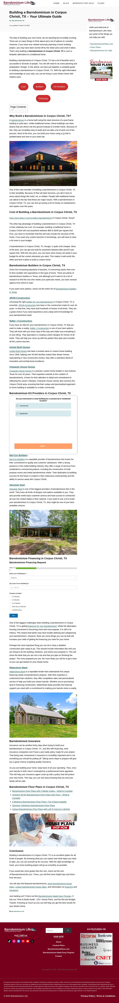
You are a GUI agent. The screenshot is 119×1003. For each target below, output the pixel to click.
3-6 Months (16, 600)
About (58, 942)
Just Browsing (16, 610)
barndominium (17, 120)
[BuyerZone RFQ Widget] (43, 425)
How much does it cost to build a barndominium (30, 218)
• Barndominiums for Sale (100, 50)
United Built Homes (19, 347)
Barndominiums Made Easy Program (54, 896)
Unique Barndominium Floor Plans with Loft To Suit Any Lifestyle (41, 809)
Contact (58, 956)
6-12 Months (16, 603)
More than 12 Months (19, 606)
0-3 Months (16, 596)
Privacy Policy (88, 996)
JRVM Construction (19, 298)
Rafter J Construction (20, 321)
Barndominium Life (18, 20)
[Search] (67, 930)
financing (69, 887)
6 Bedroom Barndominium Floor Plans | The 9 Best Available (39, 802)
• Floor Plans (95, 47)
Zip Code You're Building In (19, 583)
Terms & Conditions (105, 996)
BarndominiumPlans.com (58, 949)
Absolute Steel (17, 485)
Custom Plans (59, 945)
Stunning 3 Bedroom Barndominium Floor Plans (33, 805)
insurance (13, 890)
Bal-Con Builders (18, 455)
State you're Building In (18, 573)
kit (64, 133)
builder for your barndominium (39, 302)
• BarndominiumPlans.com (101, 44)
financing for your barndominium (42, 626)
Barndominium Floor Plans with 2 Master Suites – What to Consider (42, 791)
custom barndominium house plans (31, 887)
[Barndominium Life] (20, 3)
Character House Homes (22, 367)
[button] (23, 86)
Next (13, 616)
